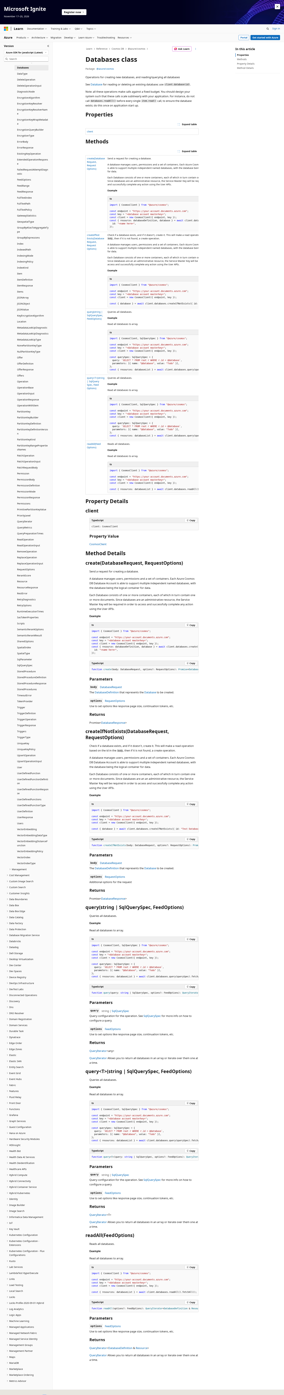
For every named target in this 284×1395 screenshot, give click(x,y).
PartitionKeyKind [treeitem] (26, 439)
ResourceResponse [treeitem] (27, 587)
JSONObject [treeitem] (23, 303)
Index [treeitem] (20, 243)
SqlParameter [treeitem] (24, 659)
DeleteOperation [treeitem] (26, 79)
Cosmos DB (118, 48)
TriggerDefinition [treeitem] (26, 713)
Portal (243, 37)
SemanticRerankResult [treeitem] (29, 635)
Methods (242, 59)
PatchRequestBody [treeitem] (27, 467)
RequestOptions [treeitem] (26, 569)
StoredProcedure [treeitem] (26, 671)
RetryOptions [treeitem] (24, 605)
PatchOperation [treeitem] (25, 455)
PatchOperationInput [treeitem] (28, 461)
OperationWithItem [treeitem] (27, 405)
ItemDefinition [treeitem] (25, 279)
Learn (89, 48)
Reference (101, 48)
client (90, 131)
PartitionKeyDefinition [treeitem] (29, 423)
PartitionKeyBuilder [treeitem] (27, 417)
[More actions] (196, 49)
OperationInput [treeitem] (25, 393)
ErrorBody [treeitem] (22, 141)
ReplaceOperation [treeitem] (27, 557)
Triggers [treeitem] (21, 731)
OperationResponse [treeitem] (28, 399)
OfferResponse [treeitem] (25, 369)
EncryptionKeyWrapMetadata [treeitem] (32, 121)
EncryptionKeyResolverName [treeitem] (32, 111)
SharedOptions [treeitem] (25, 641)
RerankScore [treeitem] (24, 575)
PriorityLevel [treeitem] (24, 515)
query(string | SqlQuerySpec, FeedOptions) (95, 315)
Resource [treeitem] (22, 581)
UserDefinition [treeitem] (25, 811)
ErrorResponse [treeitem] (25, 147)
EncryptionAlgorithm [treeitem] (28, 97)
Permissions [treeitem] (23, 503)
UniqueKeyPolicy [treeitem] (26, 749)
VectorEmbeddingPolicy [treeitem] (30, 851)
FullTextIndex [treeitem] (24, 197)
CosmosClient (97, 544)
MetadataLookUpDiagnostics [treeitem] (32, 333)
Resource (141, 1348)
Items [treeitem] (20, 291)
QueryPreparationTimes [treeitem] (30, 533)
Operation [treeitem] (22, 381)
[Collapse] (48, 46)
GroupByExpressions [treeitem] (28, 237)
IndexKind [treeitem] (22, 267)
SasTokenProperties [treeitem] (28, 617)
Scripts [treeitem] (21, 623)
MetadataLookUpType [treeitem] (29, 339)
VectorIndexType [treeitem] (26, 863)
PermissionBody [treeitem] (26, 479)
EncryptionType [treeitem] (25, 135)
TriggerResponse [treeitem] (26, 725)
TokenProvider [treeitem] (25, 701)
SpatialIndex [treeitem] (24, 647)
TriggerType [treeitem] (23, 737)
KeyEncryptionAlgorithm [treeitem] (30, 315)
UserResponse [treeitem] (25, 817)
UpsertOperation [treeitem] (26, 755)
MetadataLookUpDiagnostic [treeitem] (32, 327)
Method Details (245, 67)
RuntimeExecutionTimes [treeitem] (30, 611)
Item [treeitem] (19, 273)
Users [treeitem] (20, 823)
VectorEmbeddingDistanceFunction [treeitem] (32, 843)
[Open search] (267, 29)
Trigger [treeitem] (21, 707)
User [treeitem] (19, 767)
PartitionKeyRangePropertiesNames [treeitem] (32, 447)
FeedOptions (113, 1029)
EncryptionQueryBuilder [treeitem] (30, 129)
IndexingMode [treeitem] (25, 255)
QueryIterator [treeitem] (24, 521)
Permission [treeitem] (23, 473)
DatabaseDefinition (107, 692)
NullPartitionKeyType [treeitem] (28, 351)
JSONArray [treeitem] (23, 297)
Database (96, 84)
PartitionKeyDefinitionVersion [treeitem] (32, 431)
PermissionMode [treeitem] (26, 491)
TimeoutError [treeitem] (24, 695)
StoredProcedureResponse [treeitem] (31, 683)
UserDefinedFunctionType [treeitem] (31, 805)
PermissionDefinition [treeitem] (28, 485)
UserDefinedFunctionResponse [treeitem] (32, 791)
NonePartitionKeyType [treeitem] (29, 345)
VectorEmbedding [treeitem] (27, 829)
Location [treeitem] (21, 321)
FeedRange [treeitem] (23, 185)
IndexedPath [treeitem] (24, 249)
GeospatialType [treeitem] (25, 221)
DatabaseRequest (111, 687)
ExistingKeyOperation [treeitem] (29, 153)
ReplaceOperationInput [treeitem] (30, 563)
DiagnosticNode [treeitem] (26, 91)
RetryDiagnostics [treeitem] (26, 599)
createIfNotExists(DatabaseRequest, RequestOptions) (95, 241)
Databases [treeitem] (23, 67)
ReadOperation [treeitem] (25, 539)
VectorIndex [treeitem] (23, 857)
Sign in (276, 28)
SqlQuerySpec (120, 1011)
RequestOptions (115, 701)
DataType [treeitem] (22, 73)
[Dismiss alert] (277, 6)
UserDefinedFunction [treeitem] (28, 773)
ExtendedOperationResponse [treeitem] (32, 161)
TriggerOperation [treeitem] (26, 719)
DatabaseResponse (113, 723)
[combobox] (26, 52)
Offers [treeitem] (20, 375)
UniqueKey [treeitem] (23, 743)
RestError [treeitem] (22, 593)
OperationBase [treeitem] (25, 387)
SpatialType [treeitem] (23, 653)
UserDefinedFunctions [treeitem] (29, 799)
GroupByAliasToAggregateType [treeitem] (32, 229)
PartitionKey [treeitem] (23, 411)
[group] (142, 324)
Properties (243, 55)
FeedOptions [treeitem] (24, 179)
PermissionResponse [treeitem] (28, 497)
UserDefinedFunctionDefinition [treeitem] (32, 781)
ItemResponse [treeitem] (25, 285)
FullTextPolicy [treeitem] (24, 209)
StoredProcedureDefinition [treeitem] (31, 677)
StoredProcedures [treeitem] (27, 689)
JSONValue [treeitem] (23, 309)
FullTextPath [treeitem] (23, 203)
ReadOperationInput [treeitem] (28, 545)
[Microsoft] (6, 29)
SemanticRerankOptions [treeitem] (30, 629)
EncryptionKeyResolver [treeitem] (29, 103)
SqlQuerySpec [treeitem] (25, 665)
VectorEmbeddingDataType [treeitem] (32, 835)
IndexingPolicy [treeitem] (25, 261)
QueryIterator (98, 1051)
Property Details (246, 63)
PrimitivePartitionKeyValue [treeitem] (31, 509)
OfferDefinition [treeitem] (25, 363)
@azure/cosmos (136, 48)
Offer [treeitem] (20, 357)
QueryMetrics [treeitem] (24, 527)
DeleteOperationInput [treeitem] (29, 85)
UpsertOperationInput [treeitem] (29, 761)
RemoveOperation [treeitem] (27, 551)
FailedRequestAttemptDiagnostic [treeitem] (32, 171)
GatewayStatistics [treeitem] (26, 215)
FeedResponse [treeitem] (25, 191)
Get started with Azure (265, 37)
